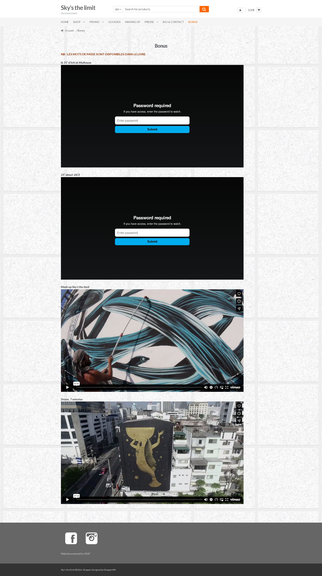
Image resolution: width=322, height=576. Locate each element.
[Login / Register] (240, 9)
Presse (149, 21)
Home (65, 21)
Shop (76, 21)
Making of (132, 21)
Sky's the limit (78, 7)
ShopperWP (110, 569)
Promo (94, 21)
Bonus (193, 21)
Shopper (87, 569)
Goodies (114, 21)
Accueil (69, 30)
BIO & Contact (173, 21)
